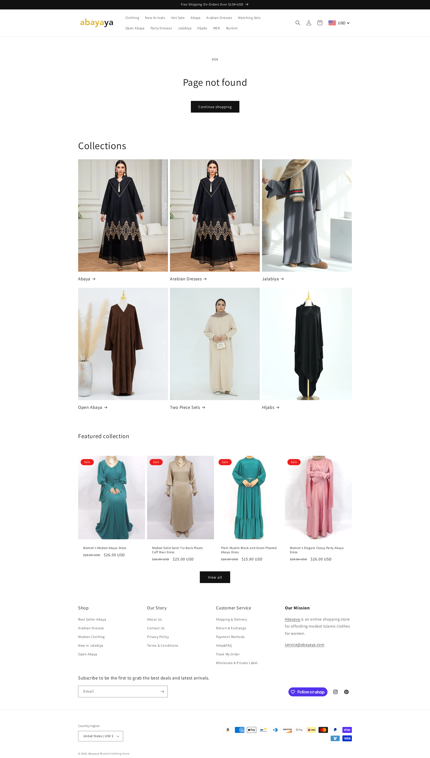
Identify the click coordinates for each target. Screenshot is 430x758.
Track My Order (228, 654)
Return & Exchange (231, 628)
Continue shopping (215, 106)
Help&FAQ (224, 645)
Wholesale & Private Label (237, 663)
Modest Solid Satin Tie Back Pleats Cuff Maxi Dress (177, 550)
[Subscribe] (162, 691)
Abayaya (293, 619)
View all (215, 577)
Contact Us (156, 628)
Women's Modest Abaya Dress (104, 548)
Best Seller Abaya (92, 619)
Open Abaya (90, 407)
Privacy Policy (158, 636)
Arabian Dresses (186, 279)
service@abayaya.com (304, 644)
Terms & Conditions (162, 645)
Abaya (84, 279)
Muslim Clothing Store (114, 753)
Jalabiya (270, 279)
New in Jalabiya (90, 645)
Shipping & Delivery (231, 619)
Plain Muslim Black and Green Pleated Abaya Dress (249, 550)
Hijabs (268, 407)
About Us (154, 619)
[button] (297, 22)
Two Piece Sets (185, 407)
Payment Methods (230, 636)
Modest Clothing (91, 636)
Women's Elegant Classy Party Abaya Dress (317, 550)
